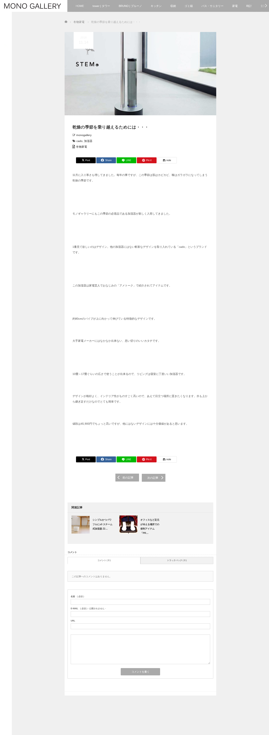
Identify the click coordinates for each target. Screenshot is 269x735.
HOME (80, 6)
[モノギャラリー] (32, 5)
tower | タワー (101, 6)
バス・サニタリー (212, 6)
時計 (249, 6)
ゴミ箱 (189, 6)
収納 (173, 6)
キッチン (156, 6)
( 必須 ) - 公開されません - (88, 608)
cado (79, 141)
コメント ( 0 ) (104, 560)
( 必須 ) (77, 596)
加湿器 (88, 141)
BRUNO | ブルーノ (130, 6)
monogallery (84, 135)
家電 (235, 6)
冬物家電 (81, 146)
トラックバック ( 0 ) (177, 560)
